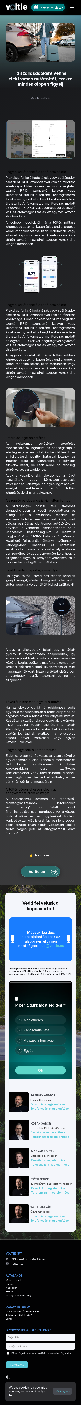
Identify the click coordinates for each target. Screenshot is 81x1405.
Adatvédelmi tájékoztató (19, 1315)
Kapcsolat (11, 1287)
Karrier (9, 1283)
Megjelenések (14, 1280)
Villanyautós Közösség (18, 1295)
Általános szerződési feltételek (22, 1311)
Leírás (9, 1318)
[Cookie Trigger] (8, 1377)
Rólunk (9, 1291)
